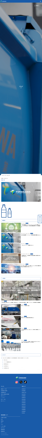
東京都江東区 (24, 394)
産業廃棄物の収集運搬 (4, 390)
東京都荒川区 (24, 397)
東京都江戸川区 (24, 392)
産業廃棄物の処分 (3, 392)
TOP (3, 175)
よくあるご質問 (3, 426)
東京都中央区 (24, 406)
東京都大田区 (24, 404)
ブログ (5, 175)
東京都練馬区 (24, 409)
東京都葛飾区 (24, 390)
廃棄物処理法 (3, 431)
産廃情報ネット (38, 5)
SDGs (2, 419)
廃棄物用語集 (3, 429)
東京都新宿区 (24, 402)
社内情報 (5, 368)
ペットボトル (3, 397)
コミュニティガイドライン (4, 434)
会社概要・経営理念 (4, 417)
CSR (1, 422)
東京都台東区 (24, 399)
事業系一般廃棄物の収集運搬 (5, 394)
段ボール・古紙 (3, 399)
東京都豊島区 (24, 411)
